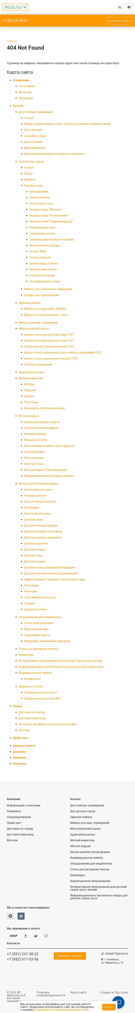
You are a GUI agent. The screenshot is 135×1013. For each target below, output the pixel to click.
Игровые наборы (35, 434)
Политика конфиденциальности (51, 994)
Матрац (29, 384)
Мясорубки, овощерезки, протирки (47, 641)
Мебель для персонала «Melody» (45, 309)
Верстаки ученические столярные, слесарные (54, 154)
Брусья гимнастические (40, 501)
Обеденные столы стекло (40, 692)
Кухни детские (38, 191)
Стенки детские (39, 197)
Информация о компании (23, 805)
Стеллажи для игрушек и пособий (51, 239)
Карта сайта (78, 992)
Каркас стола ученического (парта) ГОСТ (51, 358)
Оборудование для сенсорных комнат (49, 476)
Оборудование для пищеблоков (39, 617)
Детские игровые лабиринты (43, 537)
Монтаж (24, 730)
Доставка (19, 751)
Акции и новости (24, 745)
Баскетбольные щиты (38, 489)
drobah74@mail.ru (116, 953)
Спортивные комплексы (40, 597)
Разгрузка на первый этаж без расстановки (47, 724)
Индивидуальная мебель (35, 672)
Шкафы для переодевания (41, 295)
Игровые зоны (33, 185)
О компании (21, 80)
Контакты (19, 763)
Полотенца (31, 402)
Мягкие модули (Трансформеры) (45, 470)
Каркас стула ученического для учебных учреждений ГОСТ (63, 352)
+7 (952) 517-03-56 (22, 959)
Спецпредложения (19, 817)
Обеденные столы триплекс (42, 698)
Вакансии (25, 92)
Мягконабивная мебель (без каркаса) (49, 446)
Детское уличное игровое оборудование (50, 573)
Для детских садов (31, 161)
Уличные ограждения (38, 364)
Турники (29, 603)
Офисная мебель (30, 303)
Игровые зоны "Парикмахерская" (51, 221)
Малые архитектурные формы (39, 483)
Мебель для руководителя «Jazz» (46, 315)
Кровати (29, 179)
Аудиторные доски (31, 372)
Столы (28, 173)
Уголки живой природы (44, 245)
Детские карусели (36, 543)
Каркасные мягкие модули (41, 422)
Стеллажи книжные (42, 275)
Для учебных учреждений (35, 112)
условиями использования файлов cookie (61, 1009)
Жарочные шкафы (36, 629)
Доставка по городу (32, 712)
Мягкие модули (29, 416)
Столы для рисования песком (38, 648)
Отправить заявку (119, 20)
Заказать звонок (69, 956)
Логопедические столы (44, 281)
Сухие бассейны (34, 452)
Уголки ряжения (40, 257)
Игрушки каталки (35, 440)
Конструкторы (33, 464)
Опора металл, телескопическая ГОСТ (49, 346)
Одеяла (29, 396)
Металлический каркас (34, 328)
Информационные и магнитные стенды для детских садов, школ (61, 666)
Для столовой (33, 142)
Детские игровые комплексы (43, 531)
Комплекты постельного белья (44, 408)
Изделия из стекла (31, 686)
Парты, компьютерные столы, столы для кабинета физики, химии (67, 124)
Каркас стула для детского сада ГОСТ (49, 334)
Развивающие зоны (42, 227)
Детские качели (34, 549)
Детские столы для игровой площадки (49, 567)
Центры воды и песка (43, 263)
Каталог (18, 106)
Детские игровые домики (40, 525)
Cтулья (28, 118)
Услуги (17, 706)
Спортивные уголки (42, 233)
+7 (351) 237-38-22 (15, 20)
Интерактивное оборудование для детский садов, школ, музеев (60, 660)
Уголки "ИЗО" (38, 251)
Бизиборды (26, 654)
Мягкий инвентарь (31, 378)
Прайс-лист (20, 738)
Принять (109, 1007)
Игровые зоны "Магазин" (45, 209)
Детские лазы (33, 555)
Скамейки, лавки (35, 136)
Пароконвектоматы (37, 635)
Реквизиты (26, 98)
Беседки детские (35, 495)
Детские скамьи (34, 561)
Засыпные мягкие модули (41, 428)
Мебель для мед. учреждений (38, 322)
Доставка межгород (32, 718)
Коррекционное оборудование (90, 881)
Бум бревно (31, 507)
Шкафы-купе (32, 678)
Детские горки (33, 519)
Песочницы (31, 585)
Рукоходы (30, 591)
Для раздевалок (35, 148)
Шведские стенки (35, 609)
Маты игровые (33, 458)
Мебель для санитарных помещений (48, 289)
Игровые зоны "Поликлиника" (48, 215)
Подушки (30, 390)
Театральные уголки (42, 269)
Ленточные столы (41, 203)
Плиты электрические (38, 623)
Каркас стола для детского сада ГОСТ (49, 340)
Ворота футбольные (37, 513)
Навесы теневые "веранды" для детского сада (54, 579)
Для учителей (33, 130)
